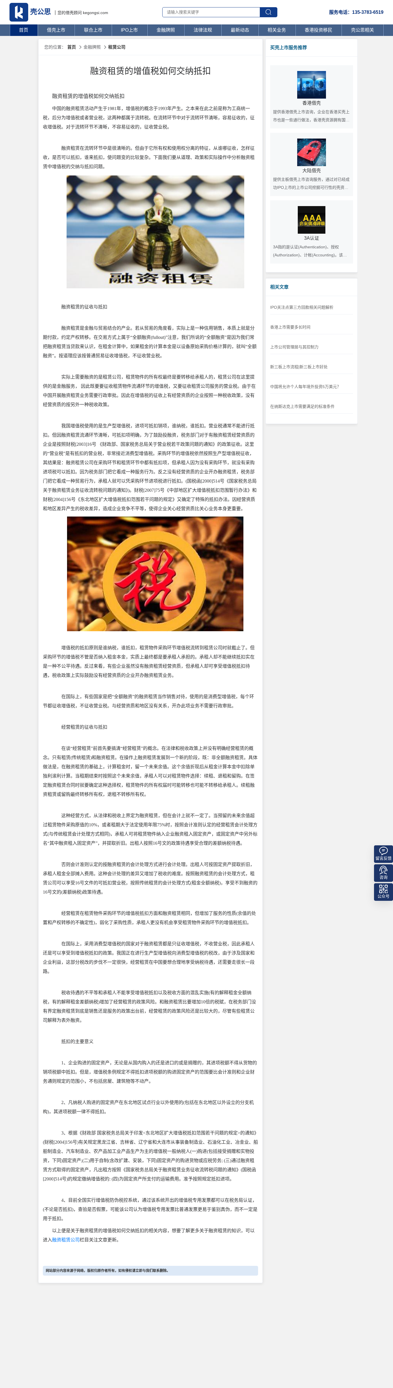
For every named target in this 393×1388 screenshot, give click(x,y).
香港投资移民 (318, 30)
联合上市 (93, 30)
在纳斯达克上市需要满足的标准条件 (302, 406)
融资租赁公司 (66, 1239)
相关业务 (277, 30)
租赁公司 (116, 47)
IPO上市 (129, 30)
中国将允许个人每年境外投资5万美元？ (305, 386)
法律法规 (203, 30)
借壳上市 (56, 30)
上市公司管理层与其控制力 (294, 347)
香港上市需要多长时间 (290, 327)
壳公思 (40, 12)
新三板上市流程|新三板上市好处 (299, 366)
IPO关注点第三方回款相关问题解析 (301, 307)
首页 (23, 30)
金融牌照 (166, 30)
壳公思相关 (362, 30)
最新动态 (240, 30)
